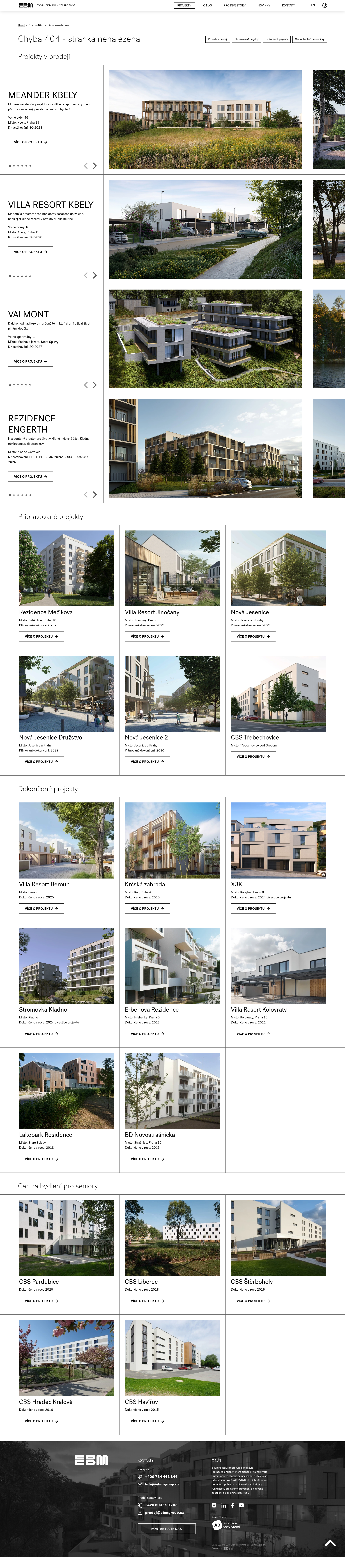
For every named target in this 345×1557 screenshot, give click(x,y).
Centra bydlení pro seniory (309, 39)
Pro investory (235, 5)
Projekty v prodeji (217, 39)
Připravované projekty (246, 39)
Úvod (21, 25)
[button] (10, 166)
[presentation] (85, 166)
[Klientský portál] (324, 5)
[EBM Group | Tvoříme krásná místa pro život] (26, 5)
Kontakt (288, 5)
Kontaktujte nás (166, 1529)
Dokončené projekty (277, 39)
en (313, 5)
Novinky (264, 5)
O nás (207, 5)
